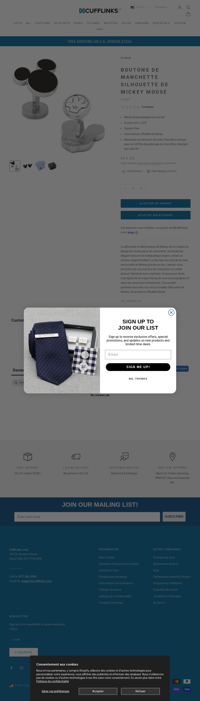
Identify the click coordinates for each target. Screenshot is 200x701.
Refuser (141, 691)
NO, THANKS (138, 378)
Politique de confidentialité (52, 681)
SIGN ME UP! (138, 367)
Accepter (98, 691)
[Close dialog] (171, 312)
